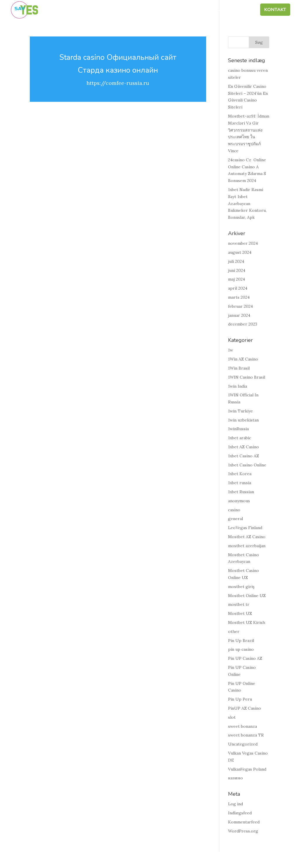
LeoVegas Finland (245, 527)
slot (232, 717)
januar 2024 (239, 315)
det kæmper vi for (135, 10)
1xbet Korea (239, 473)
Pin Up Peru (240, 699)
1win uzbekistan (243, 420)
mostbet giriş (241, 586)
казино (235, 778)
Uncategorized (243, 744)
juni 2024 (236, 270)
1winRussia (238, 428)
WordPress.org (243, 831)
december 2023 (242, 324)
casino (234, 509)
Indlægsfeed (240, 813)
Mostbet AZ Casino (246, 536)
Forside (61, 10)
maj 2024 (236, 279)
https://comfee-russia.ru (117, 83)
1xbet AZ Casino (243, 446)
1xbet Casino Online (247, 465)
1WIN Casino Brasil (246, 377)
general (235, 518)
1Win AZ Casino (243, 359)
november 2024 (243, 243)
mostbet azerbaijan (246, 545)
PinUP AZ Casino (244, 708)
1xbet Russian (241, 491)
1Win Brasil (239, 368)
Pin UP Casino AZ (245, 658)
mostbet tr (238, 604)
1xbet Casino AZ (243, 456)
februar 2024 (240, 306)
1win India (237, 386)
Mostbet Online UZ (247, 595)
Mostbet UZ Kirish (246, 622)
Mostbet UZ (240, 613)
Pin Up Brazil (241, 640)
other (233, 631)
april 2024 (237, 288)
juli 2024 (236, 261)
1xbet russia (239, 482)
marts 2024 (239, 297)
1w (230, 350)
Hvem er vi (92, 10)
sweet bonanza (242, 726)
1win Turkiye (240, 411)
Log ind (235, 803)
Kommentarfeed (244, 822)
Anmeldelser (236, 10)
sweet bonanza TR (246, 735)
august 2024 (239, 252)
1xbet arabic (239, 437)
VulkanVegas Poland (247, 769)
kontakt (275, 10)
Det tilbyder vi (186, 10)
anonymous (239, 500)
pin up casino (241, 649)
